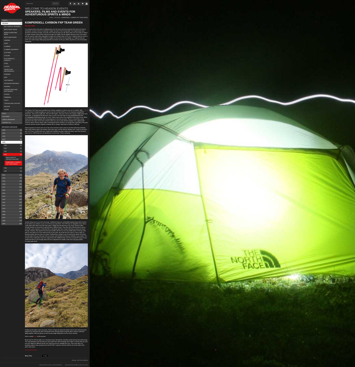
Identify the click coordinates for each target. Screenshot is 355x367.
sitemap (74, 360)
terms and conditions (82, 360)
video (35, 336)
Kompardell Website (31, 350)
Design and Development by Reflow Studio (76, 364)
